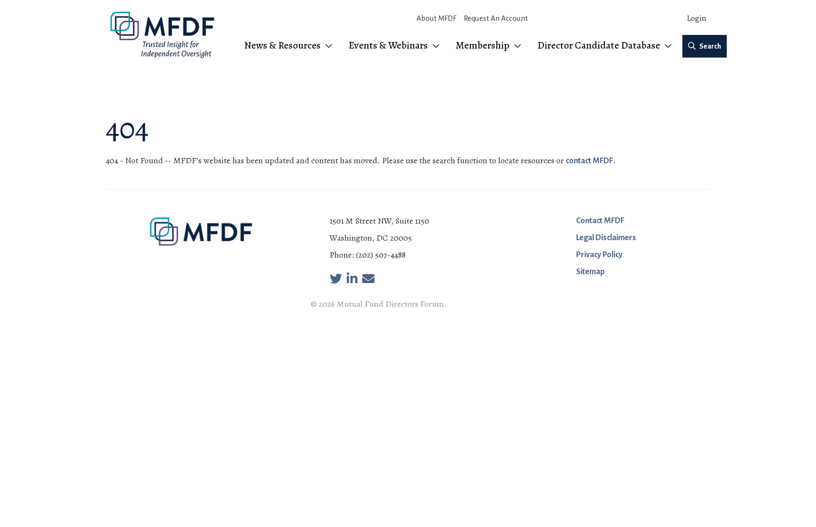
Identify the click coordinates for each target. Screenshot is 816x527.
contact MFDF (589, 161)
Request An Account (496, 18)
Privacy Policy (599, 255)
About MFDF (436, 18)
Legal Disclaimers (606, 238)
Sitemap (590, 272)
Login (696, 18)
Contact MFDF (600, 221)
